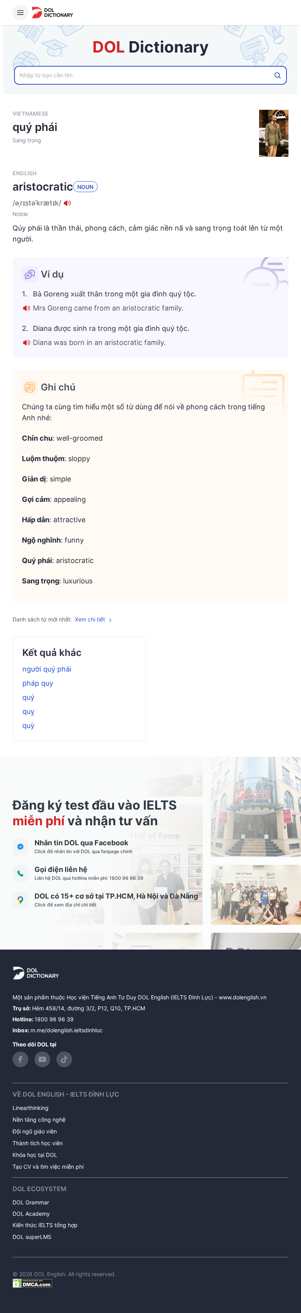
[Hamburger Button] (20, 12)
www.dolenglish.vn (243, 997)
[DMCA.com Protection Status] (33, 1282)
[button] (150, 203)
